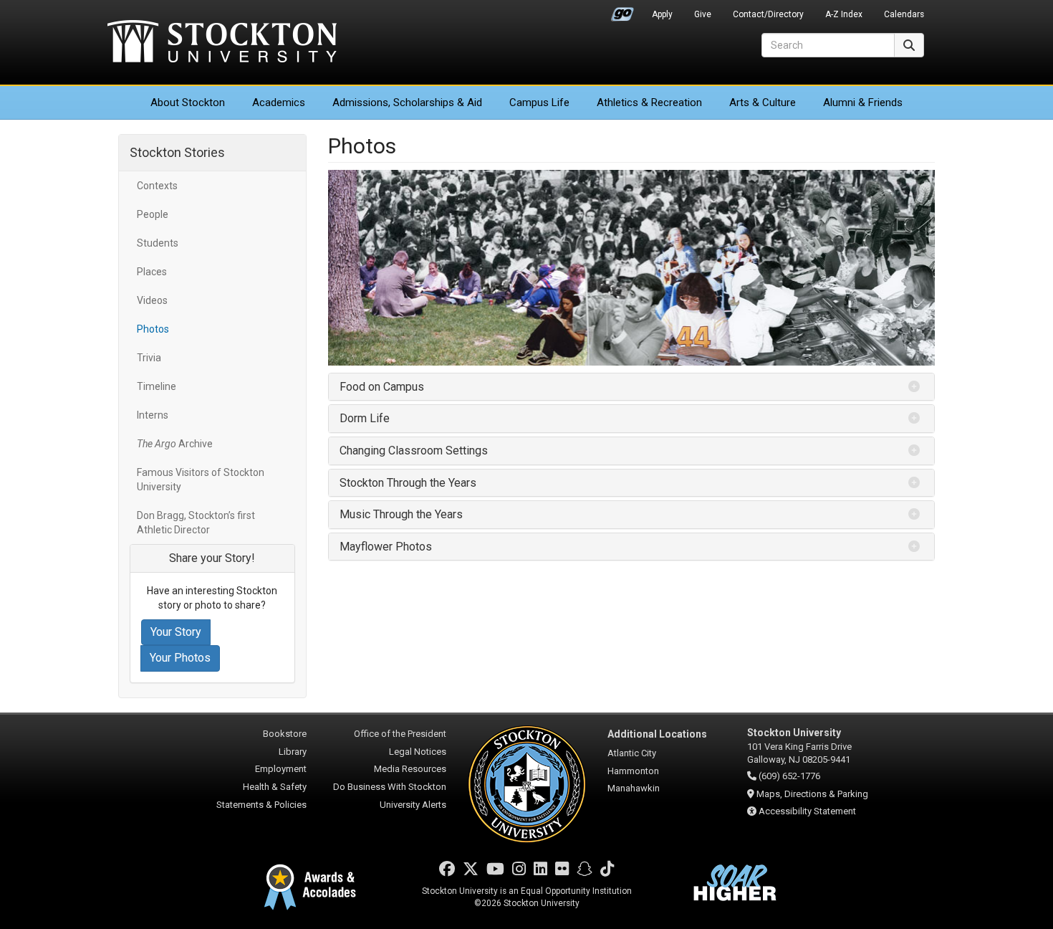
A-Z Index (843, 14)
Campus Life (539, 102)
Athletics (649, 102)
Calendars (904, 14)
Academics (278, 102)
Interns (152, 415)
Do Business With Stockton (389, 786)
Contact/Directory (768, 14)
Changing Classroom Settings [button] (414, 450)
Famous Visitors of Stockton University (200, 479)
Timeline (156, 386)
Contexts (157, 185)
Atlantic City (631, 753)
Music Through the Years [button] (401, 514)
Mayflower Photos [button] (386, 546)
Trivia (149, 357)
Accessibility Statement (807, 811)
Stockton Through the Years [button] (408, 483)
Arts (762, 102)
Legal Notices (417, 751)
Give (702, 14)
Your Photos (180, 657)
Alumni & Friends (863, 102)
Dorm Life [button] (365, 418)
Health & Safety (275, 786)
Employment (281, 768)
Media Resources (410, 768)
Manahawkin (633, 788)
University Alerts (413, 804)
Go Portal (622, 11)
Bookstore (285, 733)
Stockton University (222, 43)
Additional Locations (657, 734)
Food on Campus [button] (382, 387)
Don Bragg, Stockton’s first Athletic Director (196, 522)
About (187, 102)
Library (293, 751)
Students (157, 243)
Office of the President (400, 733)
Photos (153, 329)
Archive (175, 443)
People (152, 214)
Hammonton (633, 771)
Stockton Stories (177, 152)
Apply (662, 14)
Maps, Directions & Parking (812, 794)
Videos (152, 300)
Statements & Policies (261, 804)
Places (152, 271)
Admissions (407, 102)
